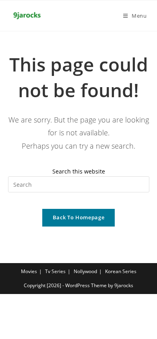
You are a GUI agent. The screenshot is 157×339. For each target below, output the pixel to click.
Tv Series (55, 271)
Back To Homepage (78, 217)
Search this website (78, 171)
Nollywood (85, 271)
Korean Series (120, 271)
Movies (29, 271)
